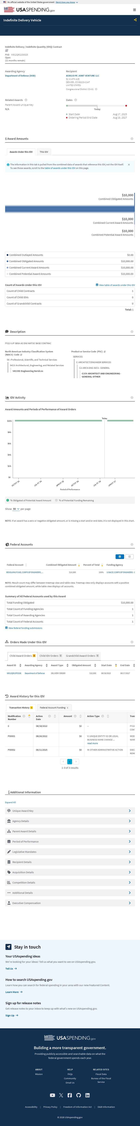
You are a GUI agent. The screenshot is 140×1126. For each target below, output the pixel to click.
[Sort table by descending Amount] (80, 717)
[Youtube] (52, 1095)
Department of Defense (35, 673)
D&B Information (106, 1106)
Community (70, 1078)
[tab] (21, 152)
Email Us (70, 1082)
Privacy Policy (50, 1106)
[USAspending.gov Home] (29, 10)
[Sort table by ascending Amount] (80, 715)
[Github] (79, 1095)
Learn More (12, 992)
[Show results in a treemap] (129, 556)
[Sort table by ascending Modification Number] (29, 715)
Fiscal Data (101, 1074)
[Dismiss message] (129, 165)
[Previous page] (63, 761)
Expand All (10, 802)
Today (104, 418)
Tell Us (9, 968)
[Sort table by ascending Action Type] (108, 715)
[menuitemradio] (22, 656)
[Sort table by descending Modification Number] (29, 717)
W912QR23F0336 (14, 673)
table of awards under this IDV (60, 168)
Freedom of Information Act (77, 1106)
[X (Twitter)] (61, 1095)
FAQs (70, 1074)
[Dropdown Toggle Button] (135, 20)
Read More (92, 743)
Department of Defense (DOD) (20, 75)
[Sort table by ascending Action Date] (55, 715)
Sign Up (9, 1015)
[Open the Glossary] (7, 50)
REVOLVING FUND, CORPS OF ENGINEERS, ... (24, 572)
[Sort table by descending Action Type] (108, 717)
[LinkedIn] (87, 1095)
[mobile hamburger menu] (132, 10)
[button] (70, 810)
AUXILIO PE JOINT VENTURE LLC (82, 75)
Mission (39, 1074)
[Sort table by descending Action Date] (55, 717)
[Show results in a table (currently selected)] (120, 556)
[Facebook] (70, 1095)
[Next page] (76, 761)
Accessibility (31, 1106)
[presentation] (96, 89)
